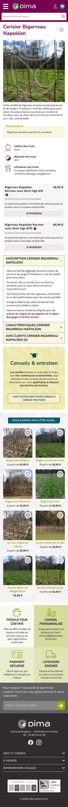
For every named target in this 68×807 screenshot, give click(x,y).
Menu (5, 6)
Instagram (38, 742)
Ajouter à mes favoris (61, 30)
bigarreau (30, 270)
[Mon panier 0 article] (61, 6)
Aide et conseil (14, 753)
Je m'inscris (34, 213)
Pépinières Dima (24, 6)
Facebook (30, 742)
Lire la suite (21, 118)
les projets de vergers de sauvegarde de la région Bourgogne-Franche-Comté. (32, 314)
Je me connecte (55, 6)
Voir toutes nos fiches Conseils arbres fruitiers (34, 398)
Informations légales (19, 768)
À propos (10, 760)
